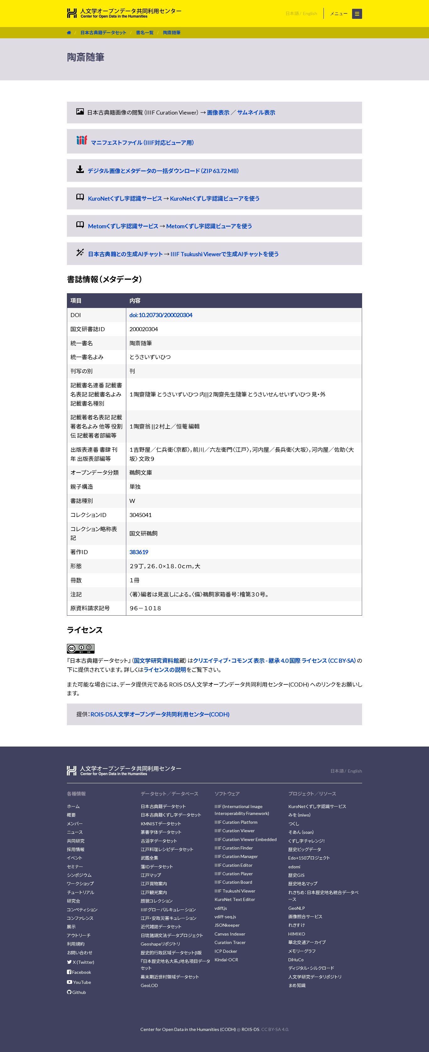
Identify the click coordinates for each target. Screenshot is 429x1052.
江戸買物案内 (154, 883)
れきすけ (296, 925)
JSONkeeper (227, 925)
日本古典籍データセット (103, 32)
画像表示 (218, 112)
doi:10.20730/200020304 (160, 314)
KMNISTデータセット (161, 823)
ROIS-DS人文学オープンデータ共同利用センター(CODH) (160, 714)
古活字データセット (159, 841)
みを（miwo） (300, 814)
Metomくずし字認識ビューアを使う (209, 226)
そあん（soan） (301, 832)
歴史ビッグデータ (304, 849)
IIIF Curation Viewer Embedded (246, 839)
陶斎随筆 (172, 32)
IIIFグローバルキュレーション (168, 909)
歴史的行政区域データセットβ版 (171, 952)
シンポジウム (79, 875)
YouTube (81, 982)
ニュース (75, 832)
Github (78, 992)
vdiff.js (221, 908)
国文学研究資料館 (156, 660)
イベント (74, 857)
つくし (293, 823)
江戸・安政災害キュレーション (168, 918)
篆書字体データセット (161, 832)
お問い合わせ (79, 952)
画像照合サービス (305, 916)
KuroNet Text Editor (235, 899)
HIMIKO (296, 933)
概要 (71, 814)
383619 (138, 551)
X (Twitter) (83, 962)
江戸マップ (151, 875)
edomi (294, 866)
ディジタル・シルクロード (311, 968)
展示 (71, 926)
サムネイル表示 (256, 112)
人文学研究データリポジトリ (314, 976)
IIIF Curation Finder (234, 847)
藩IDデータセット (157, 866)
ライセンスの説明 (165, 669)
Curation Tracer (230, 942)
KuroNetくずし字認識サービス (125, 198)
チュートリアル (80, 892)
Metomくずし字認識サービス (123, 226)
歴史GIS (296, 875)
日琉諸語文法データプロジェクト (172, 935)
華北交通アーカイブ (307, 942)
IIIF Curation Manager (236, 856)
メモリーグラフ (302, 951)
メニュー (339, 13)
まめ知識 (297, 985)
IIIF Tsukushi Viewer (235, 890)
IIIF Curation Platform (236, 822)
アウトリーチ (78, 935)
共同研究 (75, 841)
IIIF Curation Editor (234, 865)
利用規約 (75, 944)
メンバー (75, 823)
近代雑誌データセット (161, 926)
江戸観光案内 (154, 892)
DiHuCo (296, 959)
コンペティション (82, 909)
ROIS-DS (250, 1029)
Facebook (81, 972)
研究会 (73, 901)
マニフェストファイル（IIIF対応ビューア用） (143, 142)
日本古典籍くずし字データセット (171, 814)
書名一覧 (145, 32)
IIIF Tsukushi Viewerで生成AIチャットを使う (225, 254)
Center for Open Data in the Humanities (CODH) (188, 1029)
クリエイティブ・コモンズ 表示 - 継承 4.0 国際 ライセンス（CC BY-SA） (275, 660)
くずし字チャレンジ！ (306, 841)
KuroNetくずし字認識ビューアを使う (214, 198)
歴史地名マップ (303, 883)
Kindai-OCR (226, 959)
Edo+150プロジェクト (309, 857)
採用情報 (75, 849)
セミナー (75, 866)
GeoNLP (296, 908)
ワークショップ (80, 883)
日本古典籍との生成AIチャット (125, 254)
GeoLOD (149, 985)
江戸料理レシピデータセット (167, 849)
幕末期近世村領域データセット (170, 976)
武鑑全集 (149, 857)
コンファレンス (80, 918)
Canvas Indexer (230, 933)
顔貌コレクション (156, 901)
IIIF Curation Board (233, 882)
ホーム (73, 806)
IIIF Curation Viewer (235, 830)
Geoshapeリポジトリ (160, 944)
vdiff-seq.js (225, 916)
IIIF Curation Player (234, 873)
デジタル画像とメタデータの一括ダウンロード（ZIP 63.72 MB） (164, 170)
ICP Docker (226, 951)
